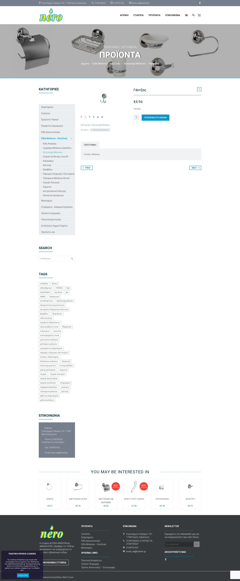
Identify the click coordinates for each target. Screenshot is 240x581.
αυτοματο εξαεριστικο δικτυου (54, 309)
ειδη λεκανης (46, 318)
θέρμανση (66, 327)
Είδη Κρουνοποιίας (50, 132)
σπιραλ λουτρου (57, 374)
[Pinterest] (89, 117)
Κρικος (50, 499)
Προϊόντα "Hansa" (50, 119)
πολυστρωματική (48, 365)
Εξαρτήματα (47, 107)
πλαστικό (66, 361)
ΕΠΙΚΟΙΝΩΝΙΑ (172, 15)
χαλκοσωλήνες (47, 400)
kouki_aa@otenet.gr (140, 3)
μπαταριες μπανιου (48, 344)
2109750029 (100, 3)
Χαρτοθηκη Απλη (78, 499)
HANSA (59, 288)
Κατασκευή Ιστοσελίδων (51, 577)
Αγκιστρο (190, 499)
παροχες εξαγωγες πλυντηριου (54, 353)
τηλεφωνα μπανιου (48, 391)
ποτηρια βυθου (66, 365)
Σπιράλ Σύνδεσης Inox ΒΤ (55, 156)
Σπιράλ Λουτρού (51, 182)
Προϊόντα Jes (48, 232)
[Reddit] (102, 117)
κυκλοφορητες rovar (49, 335)
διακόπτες (57, 314)
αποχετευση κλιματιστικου (52, 305)
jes (67, 292)
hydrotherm (45, 292)
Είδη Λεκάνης (50, 143)
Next (194, 168)
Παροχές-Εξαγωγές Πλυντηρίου (59, 174)
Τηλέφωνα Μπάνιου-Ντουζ (56, 178)
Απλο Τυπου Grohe (134, 499)
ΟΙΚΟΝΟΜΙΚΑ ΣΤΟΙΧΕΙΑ (54, 562)
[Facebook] (200, 3)
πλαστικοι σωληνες (49, 361)
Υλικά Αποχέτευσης (51, 219)
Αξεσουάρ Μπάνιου (101, 125)
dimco (55, 283)
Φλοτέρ (47, 165)
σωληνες (65, 387)
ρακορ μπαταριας (48, 370)
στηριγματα (65, 383)
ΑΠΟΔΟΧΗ (23, 575)
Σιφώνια (47, 187)
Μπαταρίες (46, 200)
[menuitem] (186, 15)
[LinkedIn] (98, 117)
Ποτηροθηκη (162, 499)
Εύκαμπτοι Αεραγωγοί (52, 126)
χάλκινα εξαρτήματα (49, 396)
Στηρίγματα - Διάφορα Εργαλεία (56, 207)
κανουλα (57, 331)
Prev (87, 168)
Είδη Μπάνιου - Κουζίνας (54, 138)
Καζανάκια (48, 161)
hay (68, 288)
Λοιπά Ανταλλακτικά (53, 195)
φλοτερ (64, 391)
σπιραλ (43, 374)
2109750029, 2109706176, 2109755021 (53, 441)
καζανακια (44, 331)
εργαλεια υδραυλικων (50, 322)
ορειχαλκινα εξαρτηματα (51, 348)
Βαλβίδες (48, 169)
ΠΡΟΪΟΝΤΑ (154, 15)
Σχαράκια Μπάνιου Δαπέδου (57, 148)
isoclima (58, 292)
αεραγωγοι (54, 296)
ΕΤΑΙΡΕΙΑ (138, 15)
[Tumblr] (94, 117)
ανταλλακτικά (46, 301)
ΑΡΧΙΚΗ (124, 15)
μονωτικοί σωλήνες (49, 340)
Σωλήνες (45, 113)
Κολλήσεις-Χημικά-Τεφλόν (54, 225)
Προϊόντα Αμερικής (50, 213)
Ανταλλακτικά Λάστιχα (54, 191)
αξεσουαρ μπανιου (100, 130)
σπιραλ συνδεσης (48, 383)
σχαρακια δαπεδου (48, 387)
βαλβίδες (44, 314)
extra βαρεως (46, 288)
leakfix (43, 296)
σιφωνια (63, 370)
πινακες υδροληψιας (49, 357)
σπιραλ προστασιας (49, 378)
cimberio (44, 283)
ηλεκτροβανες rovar (49, 327)
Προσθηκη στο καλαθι (155, 117)
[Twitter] (85, 117)
